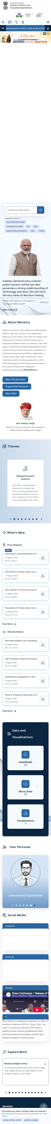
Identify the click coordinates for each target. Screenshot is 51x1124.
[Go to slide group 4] (25, 519)
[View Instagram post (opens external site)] (26, 941)
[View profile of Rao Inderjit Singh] (25, 410)
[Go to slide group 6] (33, 519)
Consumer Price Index (14, 226)
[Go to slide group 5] (29, 519)
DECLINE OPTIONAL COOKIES (12, 1120)
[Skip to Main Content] (9, 22)
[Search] (40, 210)
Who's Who (11, 393)
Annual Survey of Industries (16, 231)
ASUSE (41, 231)
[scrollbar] (48, 935)
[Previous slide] (10, 519)
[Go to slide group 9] (35, 1092)
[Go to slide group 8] (32, 1092)
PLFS (35, 226)
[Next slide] (41, 519)
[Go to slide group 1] (14, 519)
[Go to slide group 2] (18, 519)
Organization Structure (17, 386)
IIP (28, 226)
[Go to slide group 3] (22, 519)
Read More (30, 369)
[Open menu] (48, 22)
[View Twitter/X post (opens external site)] (26, 1031)
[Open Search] (2, 22)
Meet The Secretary (15, 379)
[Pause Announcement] (48, 28)
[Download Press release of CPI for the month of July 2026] (42, 593)
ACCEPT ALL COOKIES (31, 1120)
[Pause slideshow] (39, 905)
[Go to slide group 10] (38, 1092)
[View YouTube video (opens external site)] (26, 1002)
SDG (32, 231)
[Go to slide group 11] (41, 1092)
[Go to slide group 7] (36, 519)
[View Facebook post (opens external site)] (26, 971)
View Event (8, 309)
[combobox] (22, 210)
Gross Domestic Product (15, 222)
